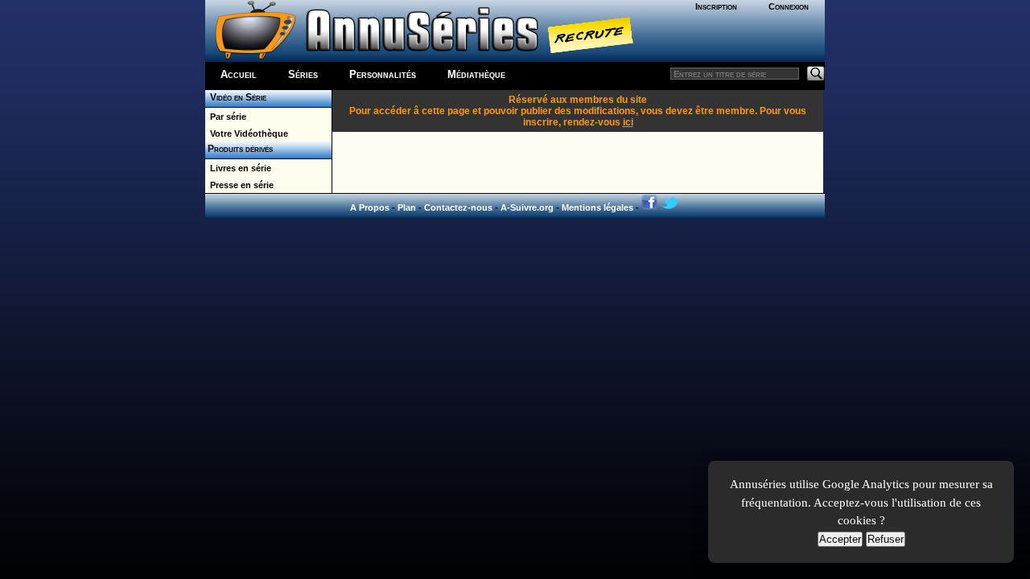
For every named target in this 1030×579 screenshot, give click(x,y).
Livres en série (238, 168)
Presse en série (239, 185)
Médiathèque (476, 74)
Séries (303, 74)
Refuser (885, 539)
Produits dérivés (239, 148)
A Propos (369, 207)
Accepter (840, 539)
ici (628, 122)
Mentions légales (597, 207)
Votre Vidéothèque (246, 133)
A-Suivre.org (527, 207)
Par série (225, 116)
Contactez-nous (458, 207)
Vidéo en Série (235, 97)
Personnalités (382, 74)
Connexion (788, 6)
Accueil (238, 74)
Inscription (716, 6)
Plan (407, 207)
